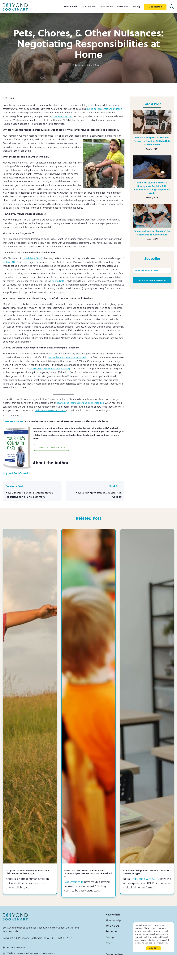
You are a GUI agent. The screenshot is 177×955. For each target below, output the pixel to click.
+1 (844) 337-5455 (16, 947)
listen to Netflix (58, 281)
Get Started (155, 6)
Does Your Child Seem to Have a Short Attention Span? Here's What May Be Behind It (88, 873)
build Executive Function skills (50, 410)
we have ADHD (10, 262)
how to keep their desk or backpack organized (80, 402)
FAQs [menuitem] (109, 942)
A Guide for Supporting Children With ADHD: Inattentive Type (147, 872)
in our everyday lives (61, 116)
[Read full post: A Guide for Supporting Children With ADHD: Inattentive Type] (147, 696)
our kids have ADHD (32, 258)
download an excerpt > (51, 447)
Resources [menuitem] (122, 6)
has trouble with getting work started (67, 357)
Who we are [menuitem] (107, 6)
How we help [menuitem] (71, 6)
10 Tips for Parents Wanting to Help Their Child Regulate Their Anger (27, 872)
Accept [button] (153, 948)
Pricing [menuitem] (136, 6)
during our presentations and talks (104, 109)
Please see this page (13, 421)
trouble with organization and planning (49, 368)
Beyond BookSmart (90, 65)
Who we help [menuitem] (89, 6)
